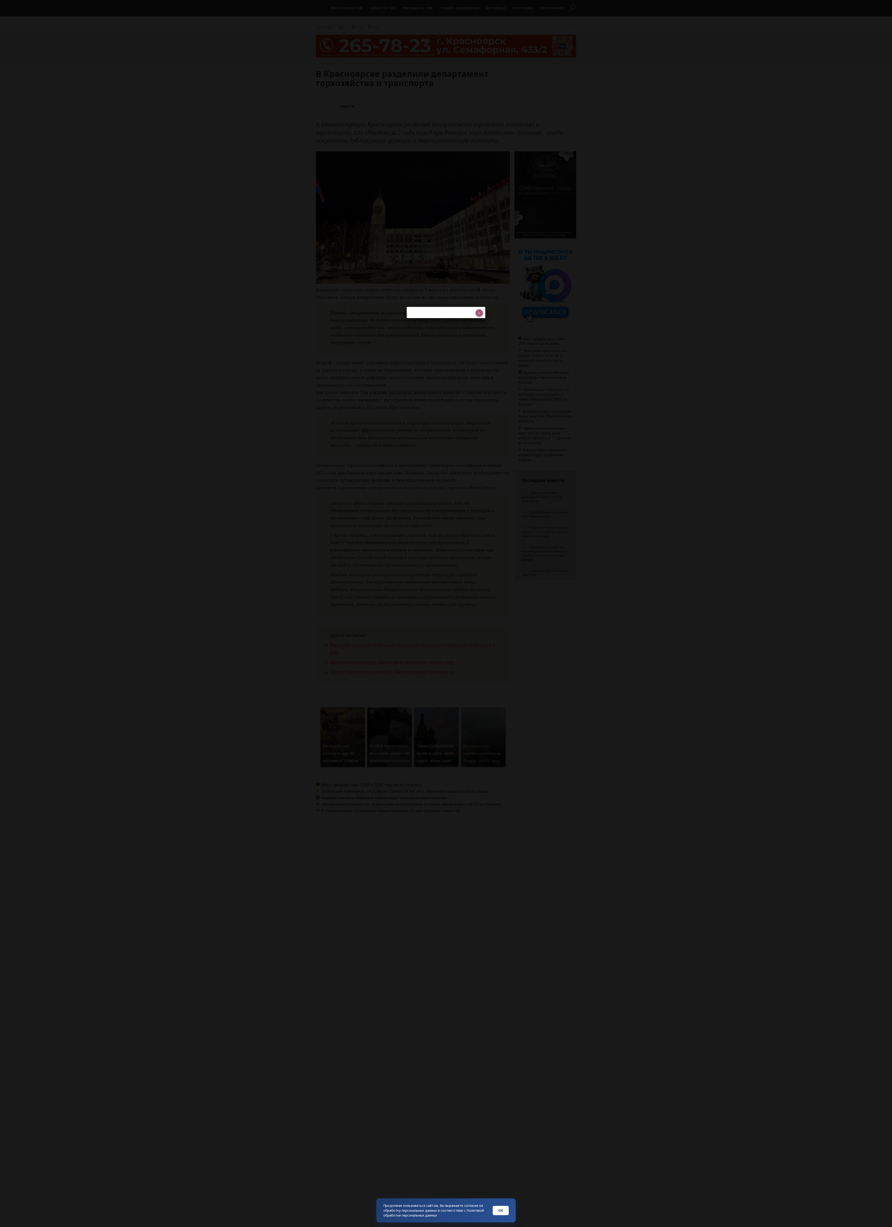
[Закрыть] (479, 313)
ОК (500, 1210)
